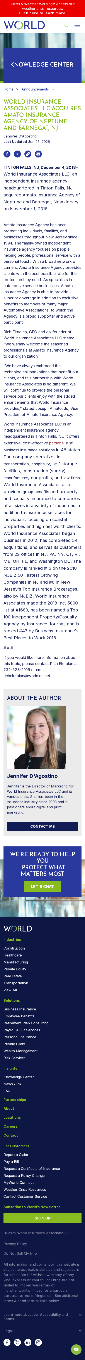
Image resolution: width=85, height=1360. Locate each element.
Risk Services (14, 1058)
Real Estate (12, 976)
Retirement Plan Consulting (25, 1023)
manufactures (15, 478)
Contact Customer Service (25, 1196)
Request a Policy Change (24, 1175)
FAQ (6, 1091)
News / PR (12, 1084)
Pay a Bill (11, 1161)
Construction (14, 948)
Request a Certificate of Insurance (31, 1168)
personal (57, 443)
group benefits (36, 491)
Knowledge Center (18, 1077)
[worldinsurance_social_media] (6, 1342)
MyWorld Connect (18, 1182)
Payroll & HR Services (21, 1030)
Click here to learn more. (42, 13)
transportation (16, 464)
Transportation (15, 983)
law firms (71, 478)
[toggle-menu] (77, 25)
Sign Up (43, 1218)
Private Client (14, 1044)
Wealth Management (20, 1051)
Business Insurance (19, 1009)
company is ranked (23, 568)
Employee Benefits (18, 1016)
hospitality (40, 464)
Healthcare (12, 955)
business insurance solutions (29, 450)
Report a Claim (15, 1154)
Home (8, 89)
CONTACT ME (42, 826)
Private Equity (14, 969)
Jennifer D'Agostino (20, 136)
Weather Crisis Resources (24, 1189)
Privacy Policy (15, 1244)
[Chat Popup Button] (76, 1349)
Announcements (35, 89)
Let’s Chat (42, 886)
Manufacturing (15, 962)
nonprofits (41, 477)
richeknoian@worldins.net (26, 675)
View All (10, 990)
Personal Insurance (19, 1037)
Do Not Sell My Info (20, 1253)
